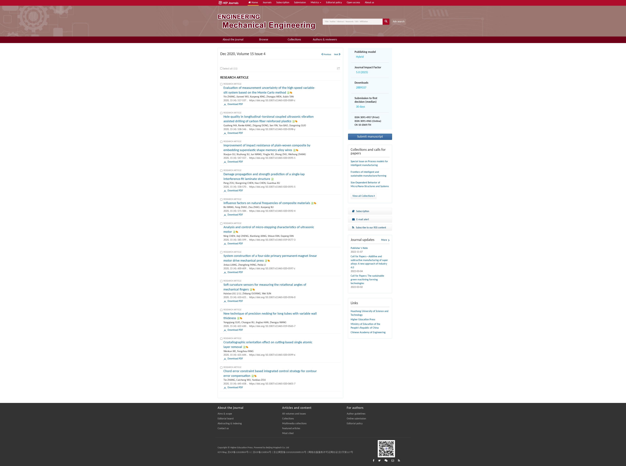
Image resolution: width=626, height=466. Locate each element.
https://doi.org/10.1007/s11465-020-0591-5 (272, 187)
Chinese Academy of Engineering (368, 332)
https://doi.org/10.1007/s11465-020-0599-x (272, 355)
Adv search (398, 21)
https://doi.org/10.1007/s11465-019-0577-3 (272, 240)
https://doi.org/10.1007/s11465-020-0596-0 (272, 297)
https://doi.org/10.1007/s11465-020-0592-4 (272, 211)
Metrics (315, 2)
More (384, 240)
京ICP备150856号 (262, 452)
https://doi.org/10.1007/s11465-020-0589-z (272, 100)
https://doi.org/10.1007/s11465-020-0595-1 (272, 158)
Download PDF (235, 104)
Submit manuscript (370, 136)
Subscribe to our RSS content (371, 227)
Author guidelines (356, 414)
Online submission (356, 418)
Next (336, 54)
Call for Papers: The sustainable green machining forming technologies (367, 280)
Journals (267, 2)
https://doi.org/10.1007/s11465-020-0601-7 (272, 384)
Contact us (223, 428)
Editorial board (225, 418)
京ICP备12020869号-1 (239, 452)
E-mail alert (362, 219)
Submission (300, 2)
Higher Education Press (363, 319)
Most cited (287, 433)
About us (369, 2)
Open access (353, 2)
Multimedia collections (294, 423)
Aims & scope (225, 414)
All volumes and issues (294, 414)
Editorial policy (334, 2)
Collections (294, 39)
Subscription (282, 2)
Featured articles (291, 428)
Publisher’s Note (359, 248)
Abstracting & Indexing (230, 423)
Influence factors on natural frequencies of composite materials (267, 203)
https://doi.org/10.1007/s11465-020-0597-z (272, 268)
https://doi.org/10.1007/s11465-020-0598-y (272, 129)
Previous (327, 54)
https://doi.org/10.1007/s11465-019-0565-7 (272, 326)
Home (254, 2)
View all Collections (363, 196)
